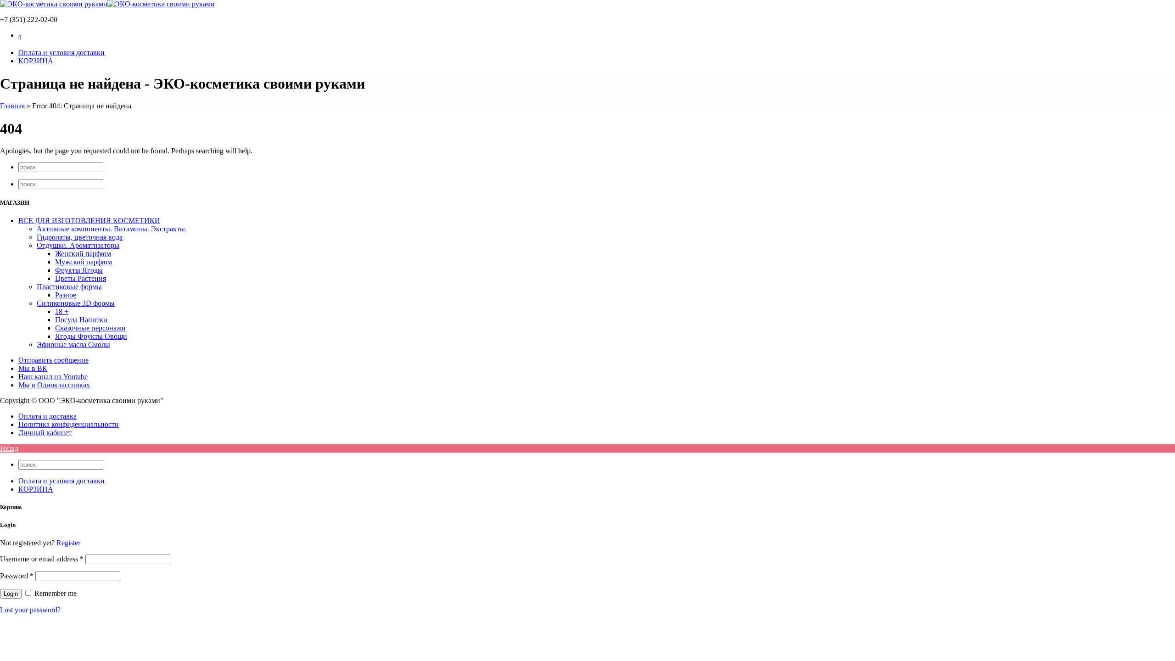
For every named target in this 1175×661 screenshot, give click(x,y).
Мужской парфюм (83, 262)
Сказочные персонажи (90, 328)
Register (68, 543)
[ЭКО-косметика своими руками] (107, 4)
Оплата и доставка (47, 416)
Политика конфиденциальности (68, 424)
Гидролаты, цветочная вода (80, 237)
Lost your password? (30, 610)
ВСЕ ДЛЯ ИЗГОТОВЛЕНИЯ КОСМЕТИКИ (89, 220)
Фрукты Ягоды (79, 270)
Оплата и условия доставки (61, 481)
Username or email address (42, 559)
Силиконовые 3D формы (76, 303)
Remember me (55, 593)
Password (17, 576)
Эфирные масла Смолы (73, 344)
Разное (65, 295)
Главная (12, 106)
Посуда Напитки (81, 320)
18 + (61, 311)
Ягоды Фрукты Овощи (91, 336)
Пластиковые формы (69, 287)
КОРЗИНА (35, 489)
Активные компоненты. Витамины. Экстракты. (112, 229)
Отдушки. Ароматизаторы (78, 245)
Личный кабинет (45, 433)
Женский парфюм (83, 254)
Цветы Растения (80, 278)
